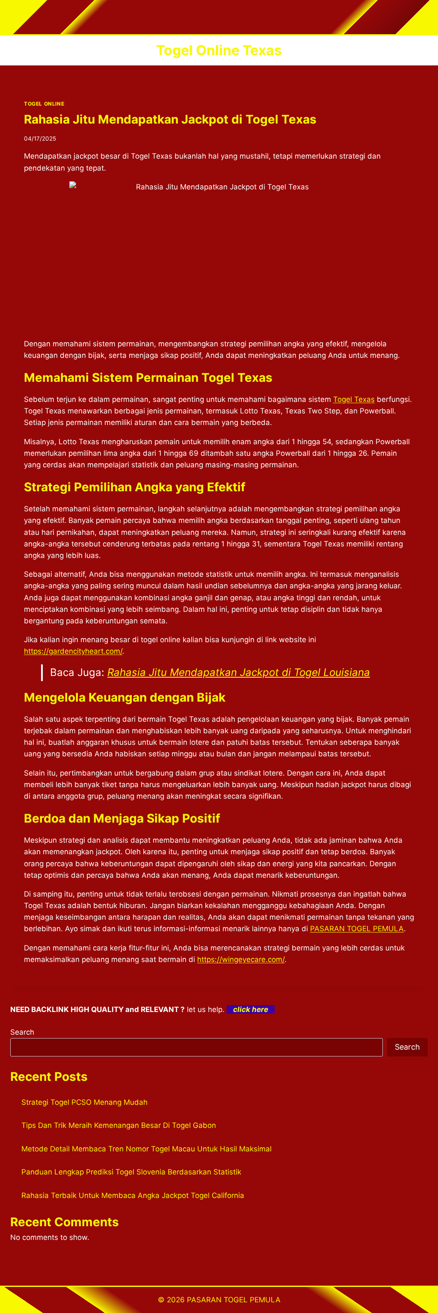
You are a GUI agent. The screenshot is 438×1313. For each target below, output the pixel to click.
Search (22, 1032)
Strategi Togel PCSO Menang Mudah (84, 1102)
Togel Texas (354, 399)
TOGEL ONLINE (44, 103)
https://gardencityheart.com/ (73, 651)
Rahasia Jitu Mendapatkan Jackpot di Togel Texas (170, 119)
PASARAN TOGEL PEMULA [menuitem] (357, 928)
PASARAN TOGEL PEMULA (234, 1299)
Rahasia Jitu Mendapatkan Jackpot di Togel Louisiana (238, 672)
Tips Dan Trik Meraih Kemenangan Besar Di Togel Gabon (118, 1125)
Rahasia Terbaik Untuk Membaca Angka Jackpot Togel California (132, 1195)
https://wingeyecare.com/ (240, 959)
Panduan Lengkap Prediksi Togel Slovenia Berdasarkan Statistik (131, 1172)
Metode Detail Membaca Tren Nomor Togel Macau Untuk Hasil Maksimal (146, 1149)
